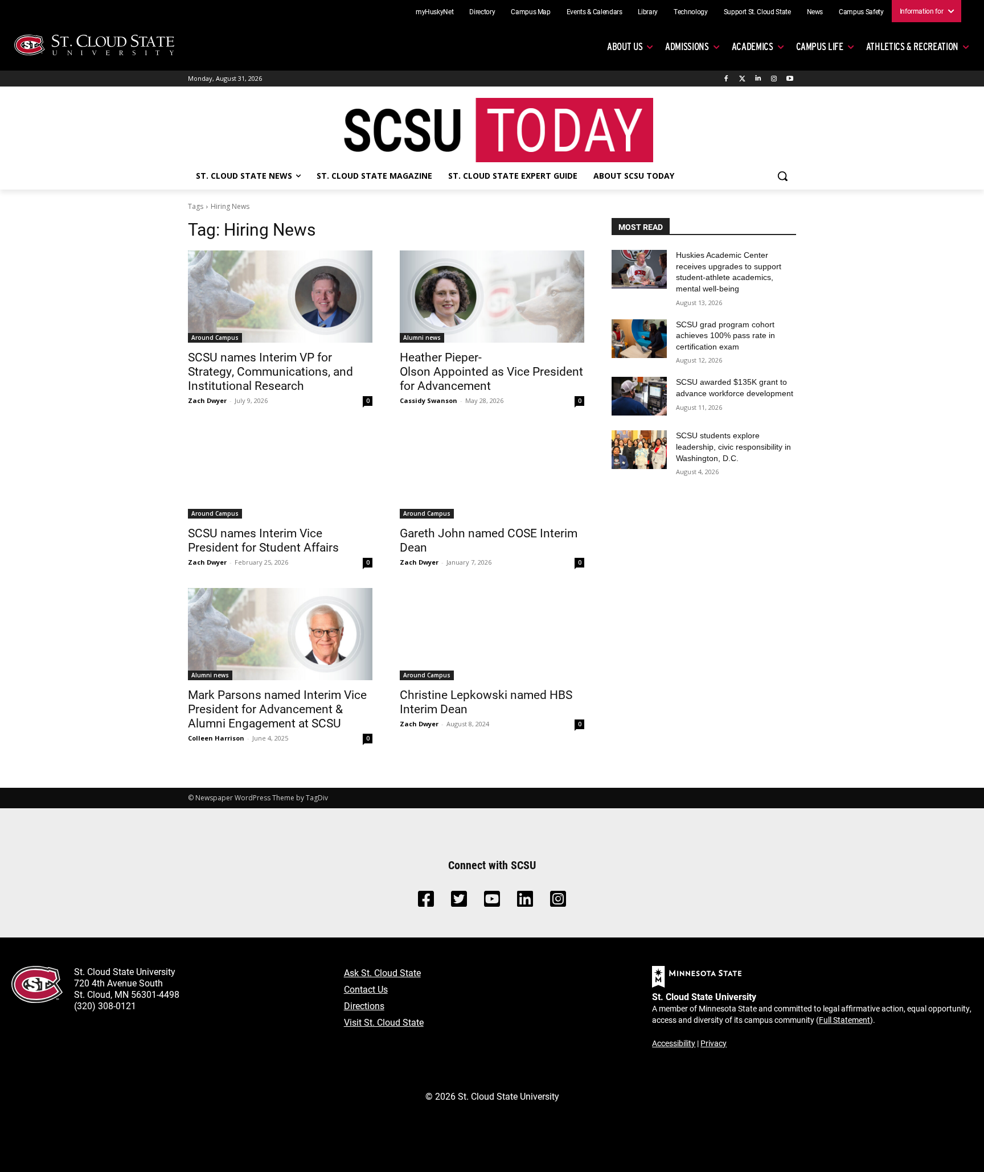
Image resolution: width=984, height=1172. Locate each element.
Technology (691, 11)
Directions (364, 1005)
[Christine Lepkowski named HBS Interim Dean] (492, 634)
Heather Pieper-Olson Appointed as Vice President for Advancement (491, 371)
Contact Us (366, 989)
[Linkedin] (758, 78)
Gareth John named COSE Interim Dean (488, 540)
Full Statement (844, 1019)
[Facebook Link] (426, 902)
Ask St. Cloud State (382, 972)
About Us (624, 46)
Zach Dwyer (207, 400)
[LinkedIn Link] (525, 902)
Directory (482, 11)
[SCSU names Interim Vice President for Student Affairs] (280, 472)
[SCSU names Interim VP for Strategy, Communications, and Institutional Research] (280, 296)
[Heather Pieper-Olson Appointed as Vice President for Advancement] (492, 296)
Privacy (713, 1043)
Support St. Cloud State (757, 11)
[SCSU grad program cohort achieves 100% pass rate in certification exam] (639, 338)
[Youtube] (789, 78)
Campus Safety (861, 11)
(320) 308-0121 (105, 1005)
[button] (782, 176)
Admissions (687, 46)
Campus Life (819, 46)
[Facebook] (726, 78)
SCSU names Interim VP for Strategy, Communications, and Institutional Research (270, 371)
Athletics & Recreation (912, 46)
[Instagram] (773, 78)
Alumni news (422, 338)
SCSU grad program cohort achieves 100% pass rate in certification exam (725, 335)
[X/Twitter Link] (459, 902)
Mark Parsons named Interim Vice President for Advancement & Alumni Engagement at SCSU (277, 708)
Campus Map (531, 11)
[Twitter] (742, 78)
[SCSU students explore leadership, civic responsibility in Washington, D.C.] (639, 449)
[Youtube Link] (492, 902)
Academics (752, 46)
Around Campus (215, 338)
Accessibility (673, 1043)
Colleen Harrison (216, 738)
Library (648, 11)
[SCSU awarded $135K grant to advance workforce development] (639, 396)
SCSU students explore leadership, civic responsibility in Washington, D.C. (733, 446)
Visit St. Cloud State (384, 1022)
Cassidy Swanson (428, 400)
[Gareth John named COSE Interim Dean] (492, 472)
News (815, 11)
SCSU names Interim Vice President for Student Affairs (263, 540)
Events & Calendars (594, 11)
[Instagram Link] (558, 902)
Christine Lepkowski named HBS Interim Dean (486, 701)
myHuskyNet (435, 11)
